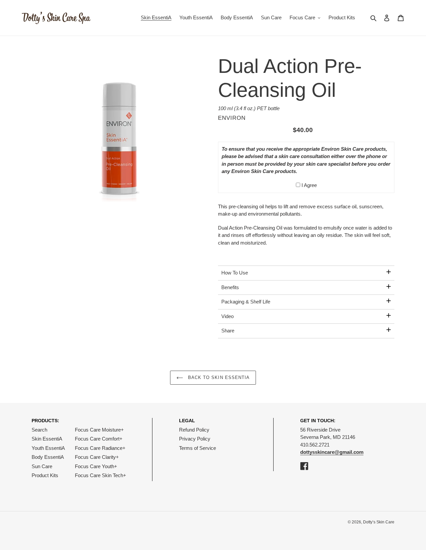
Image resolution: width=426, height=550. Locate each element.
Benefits (230, 287)
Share (227, 330)
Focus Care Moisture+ (99, 430)
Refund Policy (194, 430)
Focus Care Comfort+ (98, 439)
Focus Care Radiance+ (100, 448)
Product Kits (45, 475)
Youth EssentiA (48, 448)
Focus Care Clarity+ (97, 457)
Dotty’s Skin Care (378, 522)
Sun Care (42, 466)
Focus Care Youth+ (96, 466)
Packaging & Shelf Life (245, 301)
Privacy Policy (194, 439)
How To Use (234, 272)
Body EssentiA (48, 457)
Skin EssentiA (47, 439)
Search (39, 430)
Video (227, 316)
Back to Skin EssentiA (218, 377)
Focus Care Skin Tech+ (100, 475)
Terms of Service (197, 448)
